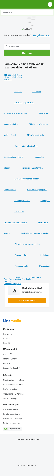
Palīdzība (7, 338)
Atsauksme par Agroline (13, 394)
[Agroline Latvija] (17, 4)
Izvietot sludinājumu (27, 300)
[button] (50, 4)
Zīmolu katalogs (10, 398)
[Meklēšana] (50, 12)
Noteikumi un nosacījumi (13, 380)
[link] (27, 281)
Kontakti (6, 343)
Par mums (7, 334)
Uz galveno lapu (41, 35)
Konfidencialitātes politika (14, 385)
